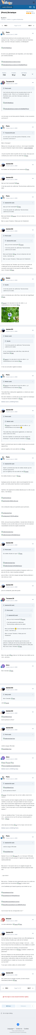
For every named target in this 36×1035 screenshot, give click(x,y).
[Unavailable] (10, 314)
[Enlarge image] (26, 155)
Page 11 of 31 (17, 25)
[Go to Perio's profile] (3, 33)
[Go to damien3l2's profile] (3, 165)
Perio (8, 32)
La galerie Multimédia (17, 19)
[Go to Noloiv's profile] (3, 279)
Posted (11, 34)
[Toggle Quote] (4, 88)
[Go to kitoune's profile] (3, 920)
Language (10, 1028)
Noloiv (8, 278)
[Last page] (34, 25)
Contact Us (19, 1028)
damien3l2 (9, 164)
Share (9, 1006)
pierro (4, 17)
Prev (5, 25)
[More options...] (33, 33)
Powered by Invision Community (18, 1032)
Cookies (26, 1028)
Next (30, 25)
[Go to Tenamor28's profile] (3, 82)
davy (7, 665)
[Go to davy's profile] (3, 666)
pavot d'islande (28, 148)
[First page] (2, 25)
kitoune (8, 919)
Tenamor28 (10, 81)
